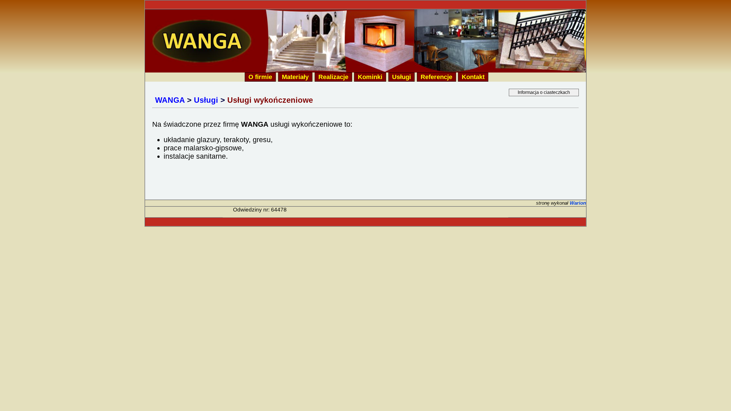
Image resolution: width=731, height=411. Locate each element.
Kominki (370, 76)
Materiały (295, 76)
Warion (578, 203)
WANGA (170, 100)
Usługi (401, 76)
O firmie (260, 76)
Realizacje (333, 76)
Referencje (436, 76)
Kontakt (473, 76)
